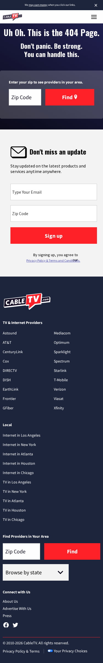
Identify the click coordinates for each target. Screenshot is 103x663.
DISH (7, 379)
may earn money (38, 5)
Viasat (58, 398)
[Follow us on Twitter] (15, 626)
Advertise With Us (17, 608)
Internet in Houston (19, 463)
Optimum (61, 342)
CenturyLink (13, 351)
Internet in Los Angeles (21, 435)
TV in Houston (14, 510)
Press (7, 615)
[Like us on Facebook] (6, 626)
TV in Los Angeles (17, 482)
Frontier (9, 398)
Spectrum (62, 361)
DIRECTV (10, 370)
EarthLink (10, 389)
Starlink (60, 370)
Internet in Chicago (18, 472)
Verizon (60, 389)
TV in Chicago (13, 519)
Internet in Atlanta (18, 453)
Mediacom (62, 333)
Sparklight (62, 351)
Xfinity (59, 407)
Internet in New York (19, 444)
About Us (10, 601)
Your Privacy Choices (70, 651)
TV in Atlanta (13, 500)
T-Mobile (61, 379)
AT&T (7, 342)
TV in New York (15, 491)
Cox (6, 361)
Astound (10, 333)
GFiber (8, 407)
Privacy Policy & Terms (21, 651)
